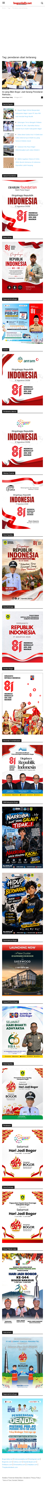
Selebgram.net (34, 1459)
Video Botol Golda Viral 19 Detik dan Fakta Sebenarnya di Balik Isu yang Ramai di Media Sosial (29, 138)
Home (4, 8)
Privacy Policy (35, 1478)
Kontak (14, 1480)
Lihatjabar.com (32, 1465)
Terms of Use (6, 1480)
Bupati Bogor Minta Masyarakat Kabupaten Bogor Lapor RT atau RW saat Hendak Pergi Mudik (28, 113)
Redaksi (4, 1478)
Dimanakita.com (19, 1465)
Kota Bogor (5, 88)
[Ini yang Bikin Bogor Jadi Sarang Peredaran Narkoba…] (22, 75)
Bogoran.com (7, 1462)
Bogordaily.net (7, 1459)
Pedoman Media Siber (15, 1478)
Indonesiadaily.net (21, 1459)
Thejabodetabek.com (10, 1467)
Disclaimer (26, 1478)
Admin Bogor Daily (7, 97)
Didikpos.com (7, 1465)
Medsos (20, 1480)
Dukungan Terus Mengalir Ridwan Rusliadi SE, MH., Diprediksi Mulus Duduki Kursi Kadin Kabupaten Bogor (28, 125)
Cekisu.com (17, 1462)
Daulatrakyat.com (29, 1462)
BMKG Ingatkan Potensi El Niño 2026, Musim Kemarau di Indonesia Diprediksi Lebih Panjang (27, 162)
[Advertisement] (22, 33)
